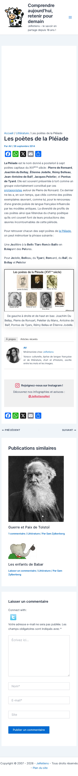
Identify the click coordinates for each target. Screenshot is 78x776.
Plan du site (40, 768)
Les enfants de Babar (25, 564)
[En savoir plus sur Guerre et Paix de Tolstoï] (36, 488)
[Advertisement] (39, 90)
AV (25, 347)
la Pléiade (65, 231)
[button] (13, 617)
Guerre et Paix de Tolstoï (29, 527)
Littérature (33, 533)
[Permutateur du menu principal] (70, 17)
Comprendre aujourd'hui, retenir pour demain (41, 13)
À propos (11, 339)
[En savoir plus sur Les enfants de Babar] (22, 551)
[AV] (14, 355)
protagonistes (13, 190)
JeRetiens (48, 351)
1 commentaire (16, 533)
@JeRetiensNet (39, 396)
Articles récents (29, 339)
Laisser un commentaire (22, 570)
